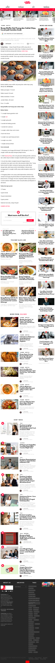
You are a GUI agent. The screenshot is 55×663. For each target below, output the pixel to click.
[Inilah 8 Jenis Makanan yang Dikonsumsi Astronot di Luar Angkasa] (9, 339)
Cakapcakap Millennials (32, 603)
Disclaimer (45, 657)
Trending (46, 7)
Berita (21, 533)
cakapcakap (32, 594)
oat (6, 116)
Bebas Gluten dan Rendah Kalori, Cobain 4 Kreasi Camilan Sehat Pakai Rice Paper (27, 300)
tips (37, 642)
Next (54, 17)
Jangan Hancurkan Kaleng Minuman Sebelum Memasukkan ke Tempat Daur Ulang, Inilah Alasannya (27, 570)
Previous (0, 17)
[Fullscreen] (12, 591)
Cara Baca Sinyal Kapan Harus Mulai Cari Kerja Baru (46, 360)
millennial (31, 625)
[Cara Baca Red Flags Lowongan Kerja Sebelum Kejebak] (46, 184)
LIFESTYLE (8, 251)
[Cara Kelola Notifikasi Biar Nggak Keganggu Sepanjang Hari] (19, 14)
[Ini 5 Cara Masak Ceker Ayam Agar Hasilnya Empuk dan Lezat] (9, 404)
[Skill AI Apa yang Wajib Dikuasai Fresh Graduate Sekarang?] (46, 268)
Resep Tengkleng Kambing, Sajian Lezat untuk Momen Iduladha (26, 278)
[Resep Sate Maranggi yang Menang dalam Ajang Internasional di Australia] (27, 247)
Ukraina (31, 644)
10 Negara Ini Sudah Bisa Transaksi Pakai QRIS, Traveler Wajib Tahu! (28, 446)
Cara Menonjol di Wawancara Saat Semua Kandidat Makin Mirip (46, 259)
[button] (7, 589)
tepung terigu (8, 155)
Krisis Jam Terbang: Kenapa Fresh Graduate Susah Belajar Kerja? (46, 309)
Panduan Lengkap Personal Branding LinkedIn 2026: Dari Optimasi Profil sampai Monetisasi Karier (27, 479)
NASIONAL (26, 533)
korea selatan (32, 617)
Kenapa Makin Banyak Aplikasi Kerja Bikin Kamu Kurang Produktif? (31, 19)
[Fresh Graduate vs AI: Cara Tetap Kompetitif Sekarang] (46, 335)
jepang (31, 615)
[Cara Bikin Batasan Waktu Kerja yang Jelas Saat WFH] (6, 14)
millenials (38, 623)
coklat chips (24, 51)
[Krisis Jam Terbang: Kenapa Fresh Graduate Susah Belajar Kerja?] (46, 301)
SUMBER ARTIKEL (5, 206)
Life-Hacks (22, 565)
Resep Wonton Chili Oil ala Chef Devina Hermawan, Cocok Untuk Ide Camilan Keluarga (9, 300)
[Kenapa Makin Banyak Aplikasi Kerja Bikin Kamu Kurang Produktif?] (32, 14)
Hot (33, 7)
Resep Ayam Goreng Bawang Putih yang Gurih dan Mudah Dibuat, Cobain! (26, 356)
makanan (36, 619)
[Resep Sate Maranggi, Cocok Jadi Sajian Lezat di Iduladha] (9, 270)
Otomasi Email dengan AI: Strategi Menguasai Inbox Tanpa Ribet (46, 124)
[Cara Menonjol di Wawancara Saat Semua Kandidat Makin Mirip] (46, 251)
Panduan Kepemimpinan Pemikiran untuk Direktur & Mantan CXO (28, 461)
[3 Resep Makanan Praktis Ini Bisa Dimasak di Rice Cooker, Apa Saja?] (9, 247)
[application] (7, 589)
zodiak (36, 652)
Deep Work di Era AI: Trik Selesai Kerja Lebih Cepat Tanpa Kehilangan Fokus (46, 107)
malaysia (31, 623)
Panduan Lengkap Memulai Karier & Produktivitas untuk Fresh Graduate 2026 (28, 427)
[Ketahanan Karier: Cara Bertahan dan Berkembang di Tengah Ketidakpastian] (9, 500)
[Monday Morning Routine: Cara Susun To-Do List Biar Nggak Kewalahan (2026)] (46, 150)
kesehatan (37, 615)
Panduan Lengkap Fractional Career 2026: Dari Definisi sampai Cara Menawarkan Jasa (28, 517)
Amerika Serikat (33, 586)
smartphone (32, 642)
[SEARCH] (53, 9)
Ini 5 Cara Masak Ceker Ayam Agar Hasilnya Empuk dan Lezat (27, 403)
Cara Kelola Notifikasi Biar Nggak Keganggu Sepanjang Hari (18, 19)
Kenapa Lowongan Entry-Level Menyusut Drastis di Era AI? (46, 326)
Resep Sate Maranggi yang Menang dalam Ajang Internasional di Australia (26, 256)
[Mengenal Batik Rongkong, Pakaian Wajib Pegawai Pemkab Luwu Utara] (9, 538)
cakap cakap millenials (34, 600)
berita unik (32, 592)
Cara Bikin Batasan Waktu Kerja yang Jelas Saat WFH (6, 19)
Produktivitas (46, 52)
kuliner (31, 619)
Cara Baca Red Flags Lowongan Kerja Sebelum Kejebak (46, 192)
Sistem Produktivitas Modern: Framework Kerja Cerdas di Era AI (44, 19)
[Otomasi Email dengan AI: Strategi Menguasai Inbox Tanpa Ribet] (46, 115)
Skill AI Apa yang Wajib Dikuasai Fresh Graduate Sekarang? (46, 276)
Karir (21, 423)
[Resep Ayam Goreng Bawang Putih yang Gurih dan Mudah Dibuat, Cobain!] (9, 357)
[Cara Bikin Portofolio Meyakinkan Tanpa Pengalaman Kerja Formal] (46, 284)
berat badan (32, 590)
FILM (31, 609)
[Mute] (10, 591)
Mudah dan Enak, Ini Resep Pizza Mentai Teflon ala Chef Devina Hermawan (27, 322)
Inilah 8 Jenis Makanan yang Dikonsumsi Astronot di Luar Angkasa (27, 339)
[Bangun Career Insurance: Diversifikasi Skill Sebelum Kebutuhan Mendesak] (46, 167)
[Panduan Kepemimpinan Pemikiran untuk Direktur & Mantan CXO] (9, 463)
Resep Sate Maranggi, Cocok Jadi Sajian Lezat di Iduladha (9, 278)
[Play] (2, 591)
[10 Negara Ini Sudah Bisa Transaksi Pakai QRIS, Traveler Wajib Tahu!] (9, 448)
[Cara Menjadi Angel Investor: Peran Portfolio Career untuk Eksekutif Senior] (9, 552)
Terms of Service (38, 657)
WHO (31, 652)
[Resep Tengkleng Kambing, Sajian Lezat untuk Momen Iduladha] (27, 270)
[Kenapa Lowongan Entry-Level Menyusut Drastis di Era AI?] (46, 318)
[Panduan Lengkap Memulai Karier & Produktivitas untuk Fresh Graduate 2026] (9, 429)
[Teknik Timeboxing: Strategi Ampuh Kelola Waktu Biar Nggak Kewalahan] (46, 132)
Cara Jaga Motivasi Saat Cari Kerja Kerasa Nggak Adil (46, 226)
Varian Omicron (33, 648)
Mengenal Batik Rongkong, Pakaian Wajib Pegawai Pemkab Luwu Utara (27, 537)
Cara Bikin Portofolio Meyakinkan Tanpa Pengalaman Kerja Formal (46, 293)
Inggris (31, 613)
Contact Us (31, 657)
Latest (8, 7)
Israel (36, 613)
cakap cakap (32, 596)
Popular (21, 7)
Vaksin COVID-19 (33, 646)
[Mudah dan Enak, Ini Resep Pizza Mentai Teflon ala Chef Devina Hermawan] (9, 322)
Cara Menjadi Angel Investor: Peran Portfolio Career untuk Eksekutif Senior (28, 551)
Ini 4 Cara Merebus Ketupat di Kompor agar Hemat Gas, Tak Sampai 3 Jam (28, 371)
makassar (32, 621)
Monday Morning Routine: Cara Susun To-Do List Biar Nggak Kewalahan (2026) (46, 158)
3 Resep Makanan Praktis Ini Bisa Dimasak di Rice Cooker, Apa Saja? (9, 255)
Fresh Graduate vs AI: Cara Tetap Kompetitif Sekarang (46, 343)
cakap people (33, 605)
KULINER (3, 251)
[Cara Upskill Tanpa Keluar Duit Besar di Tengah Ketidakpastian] (46, 201)
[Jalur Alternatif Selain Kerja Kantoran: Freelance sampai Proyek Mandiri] (46, 234)
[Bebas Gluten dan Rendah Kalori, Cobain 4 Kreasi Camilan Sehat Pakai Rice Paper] (27, 291)
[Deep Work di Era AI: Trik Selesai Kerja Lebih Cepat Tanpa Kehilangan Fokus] (46, 99)
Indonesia (37, 611)
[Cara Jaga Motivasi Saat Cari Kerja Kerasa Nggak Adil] (46, 217)
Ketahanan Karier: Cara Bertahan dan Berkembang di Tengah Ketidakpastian (28, 499)
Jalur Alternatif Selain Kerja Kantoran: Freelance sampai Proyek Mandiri (46, 242)
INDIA (31, 611)
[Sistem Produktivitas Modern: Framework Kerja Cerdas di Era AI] (45, 14)
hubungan (36, 609)
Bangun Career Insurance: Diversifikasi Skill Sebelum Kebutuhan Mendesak (46, 175)
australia (31, 588)
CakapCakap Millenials (34, 598)
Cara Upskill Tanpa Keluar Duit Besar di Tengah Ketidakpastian (46, 209)
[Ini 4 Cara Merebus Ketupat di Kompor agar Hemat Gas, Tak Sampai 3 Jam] (9, 372)
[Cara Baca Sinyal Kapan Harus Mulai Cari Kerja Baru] (46, 351)
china (31, 607)
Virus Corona (32, 650)
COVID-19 (36, 607)
